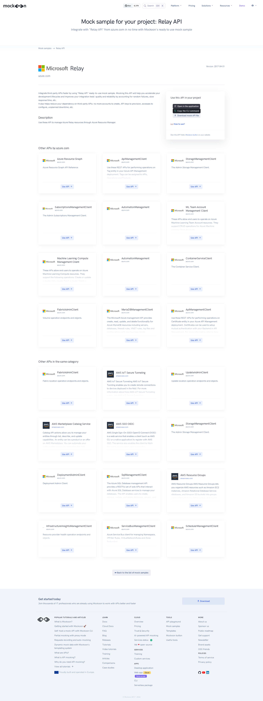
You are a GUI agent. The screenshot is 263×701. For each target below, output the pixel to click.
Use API (65, 186)
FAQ (104, 631)
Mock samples (45, 48)
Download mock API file (188, 115)
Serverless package (143, 685)
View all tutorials (62, 666)
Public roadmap (205, 631)
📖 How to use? (178, 124)
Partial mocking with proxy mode (70, 635)
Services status (143, 640)
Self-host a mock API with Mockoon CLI (73, 631)
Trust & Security (141, 631)
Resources (225, 5)
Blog (104, 635)
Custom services (142, 658)
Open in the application (188, 106)
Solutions (206, 5)
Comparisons (108, 663)
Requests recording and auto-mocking (72, 640)
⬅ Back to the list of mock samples (131, 572)
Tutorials (106, 644)
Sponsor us (203, 626)
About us (202, 621)
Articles (105, 658)
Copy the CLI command (188, 111)
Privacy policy (204, 662)
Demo (242, 5)
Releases (106, 640)
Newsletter (203, 640)
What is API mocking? (64, 657)
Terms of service (206, 657)
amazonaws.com (122, 376)
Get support (204, 635)
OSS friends (204, 649)
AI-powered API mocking (146, 635)
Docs (104, 621)
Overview (138, 621)
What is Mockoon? (63, 621)
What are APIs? (61, 652)
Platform (175, 5)
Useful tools (172, 640)
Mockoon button (192, 135)
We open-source (143, 644)
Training (106, 654)
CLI (136, 680)
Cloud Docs (107, 626)
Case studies (108, 667)
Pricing (191, 5)
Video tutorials (109, 649)
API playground (173, 621)
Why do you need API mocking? (69, 662)
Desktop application (143, 668)
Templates (171, 631)
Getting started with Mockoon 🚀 (70, 626)
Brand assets (204, 644)
